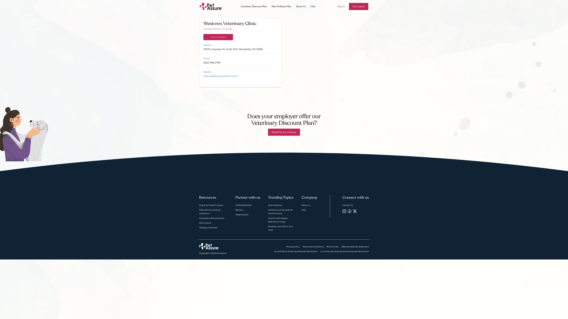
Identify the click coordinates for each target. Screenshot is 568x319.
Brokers (239, 210)
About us (306, 205)
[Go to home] (211, 6)
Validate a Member (208, 227)
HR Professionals (243, 205)
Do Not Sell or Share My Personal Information (296, 251)
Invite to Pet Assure (218, 37)
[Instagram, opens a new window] (344, 211)
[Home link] (209, 246)
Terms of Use (332, 246)
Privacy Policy (293, 246)
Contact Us (347, 205)
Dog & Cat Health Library (211, 205)
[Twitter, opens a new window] (355, 211)
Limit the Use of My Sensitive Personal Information (345, 251)
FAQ (313, 6)
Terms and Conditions (312, 246)
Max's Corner (205, 223)
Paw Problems (275, 205)
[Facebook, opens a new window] (349, 211)
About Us (301, 6)
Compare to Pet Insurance (211, 218)
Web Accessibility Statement (355, 246)
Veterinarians (241, 214)
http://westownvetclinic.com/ (220, 76)
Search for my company (284, 132)
